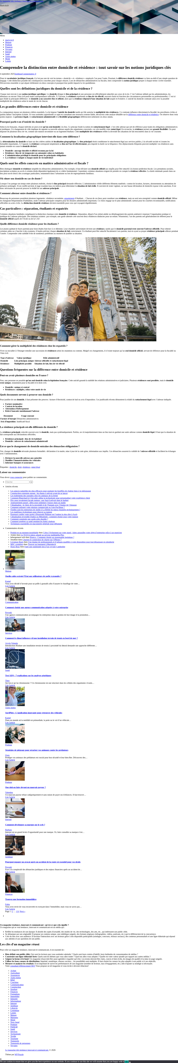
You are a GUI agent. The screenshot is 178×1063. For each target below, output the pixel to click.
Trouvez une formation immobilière (20, 899)
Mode (7, 59)
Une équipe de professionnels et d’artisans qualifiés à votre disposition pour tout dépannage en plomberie (71, 542)
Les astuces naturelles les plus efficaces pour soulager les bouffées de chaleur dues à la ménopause (50, 491)
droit (20, 467)
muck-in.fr (9, 40)
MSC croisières (16, 544)
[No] (130, 1062)
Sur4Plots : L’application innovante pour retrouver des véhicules (33, 713)
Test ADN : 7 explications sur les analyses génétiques (28, 675)
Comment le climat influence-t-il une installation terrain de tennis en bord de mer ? (41, 638)
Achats (13, 971)
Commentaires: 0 (29, 74)
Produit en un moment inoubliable (24, 533)
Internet (8, 52)
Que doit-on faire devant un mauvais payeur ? (25, 787)
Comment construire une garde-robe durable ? (29, 519)
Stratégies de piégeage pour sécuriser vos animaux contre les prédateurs (36, 750)
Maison (8, 42)
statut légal (35, 467)
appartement (69, 198)
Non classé (14, 1022)
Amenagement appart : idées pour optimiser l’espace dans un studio (38, 503)
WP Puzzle (19, 1054)
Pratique (8, 45)
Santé (7, 54)
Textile (13, 1036)
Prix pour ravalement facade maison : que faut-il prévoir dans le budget (39, 500)
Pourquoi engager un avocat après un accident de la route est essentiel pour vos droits (43, 862)
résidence (26, 467)
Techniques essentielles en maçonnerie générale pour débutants (36, 524)
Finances (9, 47)
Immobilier (14, 996)
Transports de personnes (20, 1043)
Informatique (15, 1001)
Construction (15, 987)
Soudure (13, 989)
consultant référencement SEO (22, 966)
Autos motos (10, 56)
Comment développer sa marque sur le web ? (25, 825)
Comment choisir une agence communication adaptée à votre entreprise (36, 607)
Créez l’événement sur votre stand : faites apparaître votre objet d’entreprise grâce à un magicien (82, 533)
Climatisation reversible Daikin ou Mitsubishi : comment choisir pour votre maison (44, 517)
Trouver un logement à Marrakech (42, 544)
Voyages (8, 49)
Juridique (18, 74)
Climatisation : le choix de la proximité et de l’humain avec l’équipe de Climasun (43, 505)
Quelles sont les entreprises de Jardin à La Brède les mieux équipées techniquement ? (45, 510)
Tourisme (14, 1038)
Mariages (14, 1017)
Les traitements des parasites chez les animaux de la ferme (34, 496)
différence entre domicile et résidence (143, 114)
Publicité (14, 1027)
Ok (126, 1062)
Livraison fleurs (16, 542)
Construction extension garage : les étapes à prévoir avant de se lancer (39, 493)
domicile (13, 467)
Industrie (14, 999)
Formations (15, 994)
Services (8, 633)
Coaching (14, 982)
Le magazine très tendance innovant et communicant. (22, 1)
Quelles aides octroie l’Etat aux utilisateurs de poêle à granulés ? (33, 576)
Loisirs (8, 61)
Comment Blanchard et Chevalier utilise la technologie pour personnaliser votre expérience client (50, 498)
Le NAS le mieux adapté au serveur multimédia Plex (42, 535)
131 (17, 911)
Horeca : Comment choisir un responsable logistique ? (52, 537)
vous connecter (16, 477)
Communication (11, 602)
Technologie (15, 1034)
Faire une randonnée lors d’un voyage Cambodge (44, 547)
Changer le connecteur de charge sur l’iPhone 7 (42, 540)
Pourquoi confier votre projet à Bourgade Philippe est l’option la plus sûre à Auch (43, 514)
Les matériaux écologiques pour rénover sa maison (31, 512)
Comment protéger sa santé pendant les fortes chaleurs (32, 521)
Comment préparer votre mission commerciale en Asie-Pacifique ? (37, 507)
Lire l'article (10, 586)
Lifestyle (14, 1008)
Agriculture (15, 973)
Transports (14, 1041)
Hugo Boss (15, 547)
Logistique (14, 1010)
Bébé (12, 980)
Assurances (15, 975)
